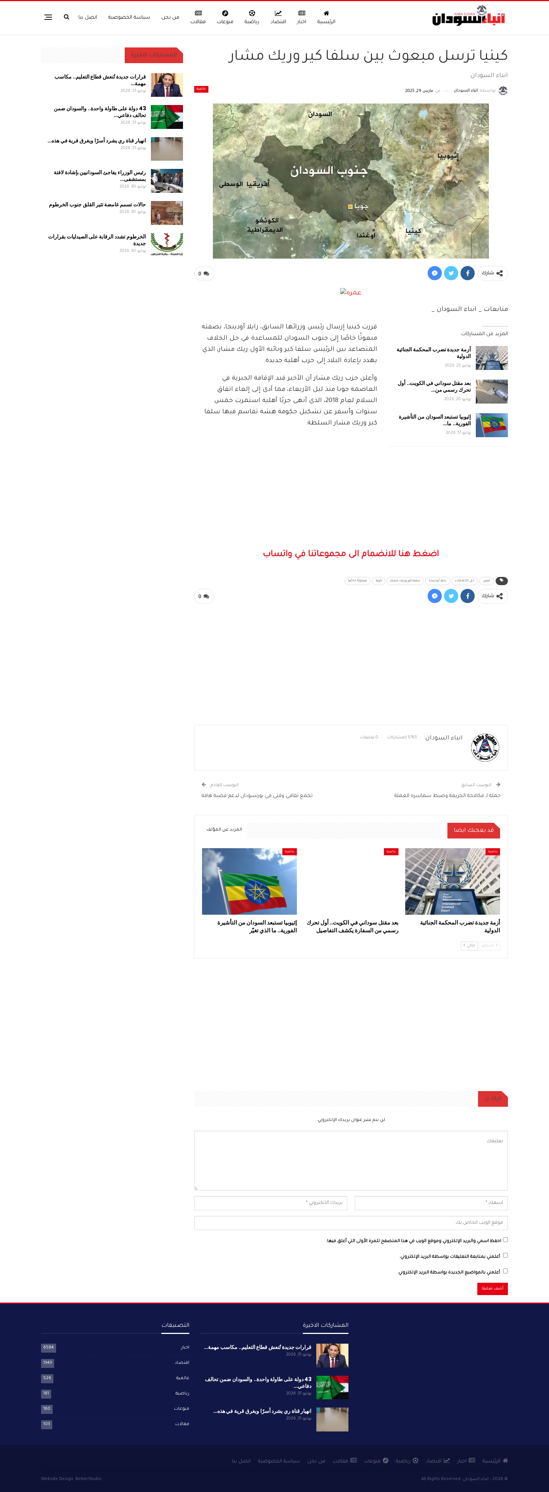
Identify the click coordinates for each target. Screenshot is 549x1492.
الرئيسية (326, 22)
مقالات (198, 22)
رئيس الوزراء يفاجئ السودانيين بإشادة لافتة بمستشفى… (100, 176)
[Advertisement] (351, 504)
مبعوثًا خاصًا (357, 581)
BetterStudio (88, 1479)
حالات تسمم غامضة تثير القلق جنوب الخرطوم (97, 204)
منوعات (225, 22)
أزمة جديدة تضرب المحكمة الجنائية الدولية (434, 353)
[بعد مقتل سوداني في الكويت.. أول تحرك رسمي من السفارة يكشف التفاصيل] (492, 392)
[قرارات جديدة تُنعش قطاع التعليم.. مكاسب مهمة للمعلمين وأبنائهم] (167, 85)
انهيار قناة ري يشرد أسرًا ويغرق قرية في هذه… (96, 140)
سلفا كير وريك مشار (405, 581)
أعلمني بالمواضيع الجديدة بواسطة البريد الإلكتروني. (448, 1272)
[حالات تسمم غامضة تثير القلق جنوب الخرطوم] (167, 213)
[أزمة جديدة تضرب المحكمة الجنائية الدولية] (492, 358)
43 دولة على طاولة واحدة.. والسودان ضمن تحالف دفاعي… (100, 112)
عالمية (201, 89)
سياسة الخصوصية (129, 18)
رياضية (252, 22)
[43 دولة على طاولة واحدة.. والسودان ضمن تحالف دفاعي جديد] (167, 117)
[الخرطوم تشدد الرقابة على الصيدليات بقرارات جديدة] (167, 245)
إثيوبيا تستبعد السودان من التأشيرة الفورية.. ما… (435, 420)
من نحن (170, 18)
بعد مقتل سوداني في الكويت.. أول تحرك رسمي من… (434, 386)
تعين (486, 581)
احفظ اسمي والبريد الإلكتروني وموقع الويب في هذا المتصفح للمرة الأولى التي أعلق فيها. (413, 1241)
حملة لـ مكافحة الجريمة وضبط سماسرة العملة (447, 796)
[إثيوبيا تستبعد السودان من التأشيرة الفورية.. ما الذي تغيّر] (492, 425)
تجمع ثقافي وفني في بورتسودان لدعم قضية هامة (257, 796)
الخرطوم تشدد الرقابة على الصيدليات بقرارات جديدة (97, 240)
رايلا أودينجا (437, 581)
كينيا (379, 581)
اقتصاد (278, 22)
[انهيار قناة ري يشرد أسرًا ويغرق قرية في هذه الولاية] (167, 149)
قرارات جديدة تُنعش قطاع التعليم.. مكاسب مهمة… (100, 80)
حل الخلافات (464, 581)
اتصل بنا (87, 18)
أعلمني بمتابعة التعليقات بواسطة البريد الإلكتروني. (449, 1257)
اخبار (301, 22)
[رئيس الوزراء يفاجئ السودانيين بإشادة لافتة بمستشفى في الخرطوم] (167, 181)
